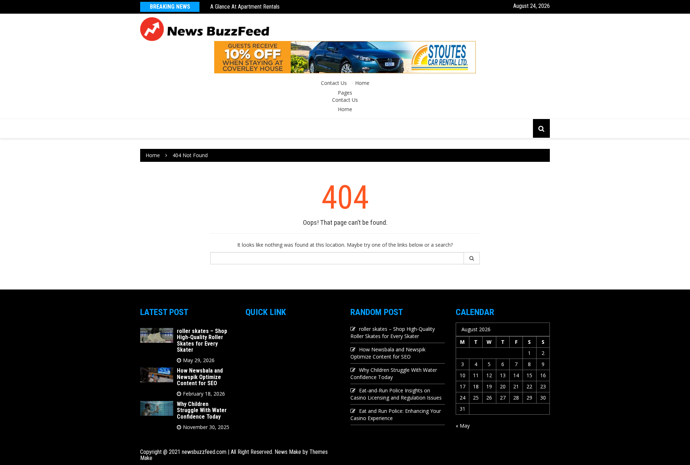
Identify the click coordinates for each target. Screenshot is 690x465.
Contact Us (334, 82)
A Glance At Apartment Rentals (245, 6)
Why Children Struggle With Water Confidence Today (202, 410)
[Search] (472, 258)
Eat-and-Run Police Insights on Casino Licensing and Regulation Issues (396, 394)
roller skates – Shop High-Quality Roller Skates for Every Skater (202, 341)
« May (463, 425)
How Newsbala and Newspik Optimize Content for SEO (200, 377)
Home (362, 82)
